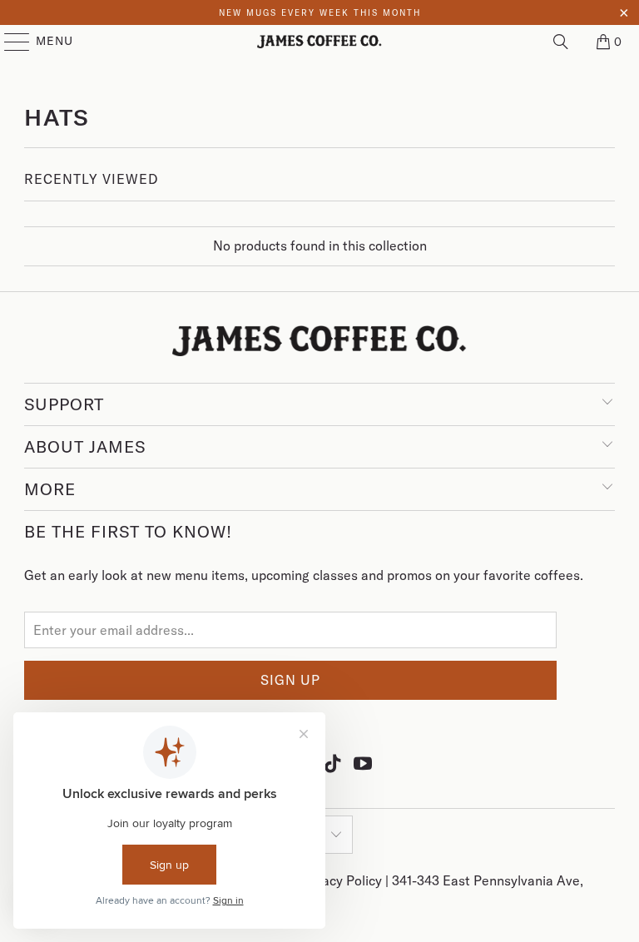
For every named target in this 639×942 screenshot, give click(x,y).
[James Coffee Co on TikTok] (333, 763)
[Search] (561, 41)
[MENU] (9, 41)
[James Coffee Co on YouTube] (363, 763)
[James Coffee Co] (319, 41)
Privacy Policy (342, 880)
